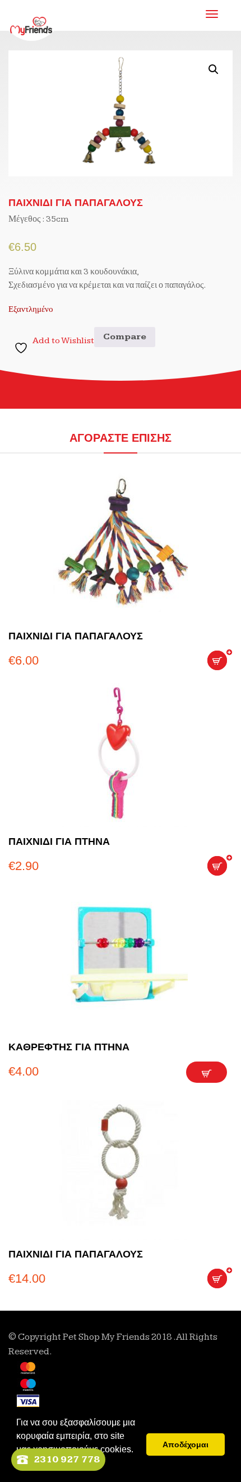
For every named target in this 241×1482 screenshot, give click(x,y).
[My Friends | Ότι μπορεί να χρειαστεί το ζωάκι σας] (31, 17)
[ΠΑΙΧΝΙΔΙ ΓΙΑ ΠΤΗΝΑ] (120, 753)
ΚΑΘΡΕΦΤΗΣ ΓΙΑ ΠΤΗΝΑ (68, 1047)
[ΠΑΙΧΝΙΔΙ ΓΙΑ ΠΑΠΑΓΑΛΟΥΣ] (120, 547)
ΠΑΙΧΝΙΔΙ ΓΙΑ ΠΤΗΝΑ (59, 841)
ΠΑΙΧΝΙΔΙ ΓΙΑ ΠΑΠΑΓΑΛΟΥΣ (75, 636)
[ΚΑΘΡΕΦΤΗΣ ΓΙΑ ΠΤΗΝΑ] (120, 958)
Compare (124, 336)
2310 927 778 (67, 1459)
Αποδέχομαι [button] (185, 1444)
